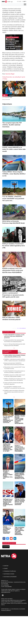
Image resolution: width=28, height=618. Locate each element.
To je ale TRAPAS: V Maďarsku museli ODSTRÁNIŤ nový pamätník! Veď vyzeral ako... (14, 387)
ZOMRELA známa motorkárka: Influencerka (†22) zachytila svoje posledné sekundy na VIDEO (14, 392)
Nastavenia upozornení (10, 576)
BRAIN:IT (9, 610)
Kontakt (6, 565)
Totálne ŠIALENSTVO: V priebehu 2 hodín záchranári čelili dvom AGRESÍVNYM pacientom (14, 336)
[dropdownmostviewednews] (14, 348)
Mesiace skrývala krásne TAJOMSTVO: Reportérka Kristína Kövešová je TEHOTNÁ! (14, 363)
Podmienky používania (10, 571)
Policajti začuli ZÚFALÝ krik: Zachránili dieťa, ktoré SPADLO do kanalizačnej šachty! (14, 340)
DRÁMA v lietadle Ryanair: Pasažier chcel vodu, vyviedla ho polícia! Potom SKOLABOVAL (15, 379)
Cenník (6, 568)
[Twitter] (7, 538)
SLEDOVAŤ (6, 547)
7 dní (19, 351)
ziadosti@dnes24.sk (5, 592)
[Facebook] (4, 538)
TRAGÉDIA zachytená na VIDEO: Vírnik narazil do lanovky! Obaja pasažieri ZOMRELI (14, 375)
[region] (11, 2)
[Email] (11, 538)
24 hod (19, 352)
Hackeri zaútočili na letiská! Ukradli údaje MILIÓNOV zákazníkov (13, 383)
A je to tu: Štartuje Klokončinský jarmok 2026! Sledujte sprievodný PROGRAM (14, 344)
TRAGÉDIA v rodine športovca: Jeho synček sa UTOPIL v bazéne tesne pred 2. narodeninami (14, 360)
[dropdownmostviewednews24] (14, 397)
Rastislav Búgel (10, 74)
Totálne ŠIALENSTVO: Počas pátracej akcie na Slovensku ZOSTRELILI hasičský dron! (14, 371)
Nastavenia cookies (9, 574)
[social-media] (2, 595)
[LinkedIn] (15, 538)
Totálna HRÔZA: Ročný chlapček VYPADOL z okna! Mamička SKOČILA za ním (14, 356)
